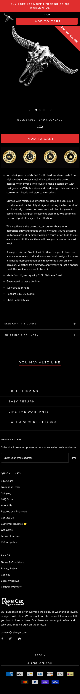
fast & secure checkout (34, 422)
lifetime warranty (29, 411)
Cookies (5, 574)
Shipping (6, 493)
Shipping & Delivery (21, 335)
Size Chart (7, 481)
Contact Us (7, 517)
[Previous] (29, 109)
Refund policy (9, 542)
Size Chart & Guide (20, 323)
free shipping (24, 391)
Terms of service (10, 536)
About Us (6, 505)
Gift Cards (7, 530)
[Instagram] (10, 638)
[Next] (51, 109)
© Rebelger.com (40, 663)
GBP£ (38, 655)
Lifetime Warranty (11, 587)
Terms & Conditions (12, 562)
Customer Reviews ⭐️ (14, 524)
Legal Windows (10, 581)
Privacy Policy (9, 568)
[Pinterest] (19, 638)
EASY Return (22, 401)
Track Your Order (10, 487)
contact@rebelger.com (14, 632)
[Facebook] (2, 638)
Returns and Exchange (14, 511)
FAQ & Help (8, 499)
